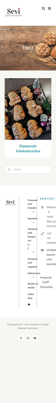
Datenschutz (32, 328)
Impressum (34, 324)
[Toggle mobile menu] (49, 8)
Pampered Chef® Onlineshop (46, 282)
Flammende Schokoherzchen (28, 106)
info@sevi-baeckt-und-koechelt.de (49, 257)
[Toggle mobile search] (43, 8)
